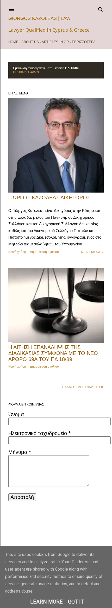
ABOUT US (30, 42)
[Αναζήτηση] (100, 8)
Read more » (92, 252)
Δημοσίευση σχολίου (44, 252)
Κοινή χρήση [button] (17, 252)
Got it (76, 602)
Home (13, 42)
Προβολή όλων (26, 72)
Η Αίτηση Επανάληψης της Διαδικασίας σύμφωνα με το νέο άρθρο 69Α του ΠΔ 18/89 (53, 353)
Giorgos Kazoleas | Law (39, 18)
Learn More (46, 602)
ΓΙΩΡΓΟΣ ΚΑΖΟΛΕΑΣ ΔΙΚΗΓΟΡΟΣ (49, 197)
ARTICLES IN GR (55, 42)
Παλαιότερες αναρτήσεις (83, 387)
